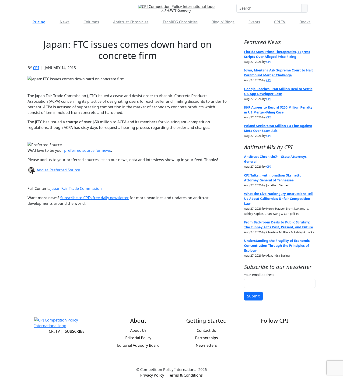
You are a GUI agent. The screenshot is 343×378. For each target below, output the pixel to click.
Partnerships (206, 337)
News (65, 22)
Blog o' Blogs (223, 22)
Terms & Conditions (185, 375)
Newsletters (206, 345)
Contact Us (206, 330)
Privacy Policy (152, 375)
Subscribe (74, 331)
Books (305, 22)
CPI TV (279, 22)
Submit (253, 296)
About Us (138, 330)
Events (254, 22)
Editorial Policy (138, 337)
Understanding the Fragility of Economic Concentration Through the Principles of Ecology (277, 245)
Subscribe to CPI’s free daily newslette (93, 197)
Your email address (259, 274)
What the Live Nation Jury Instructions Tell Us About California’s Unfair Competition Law (278, 198)
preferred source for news (87, 150)
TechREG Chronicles (180, 22)
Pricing (39, 22)
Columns (91, 22)
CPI (36, 67)
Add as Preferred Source (58, 170)
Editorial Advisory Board (138, 345)
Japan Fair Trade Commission (76, 188)
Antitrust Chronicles (130, 22)
